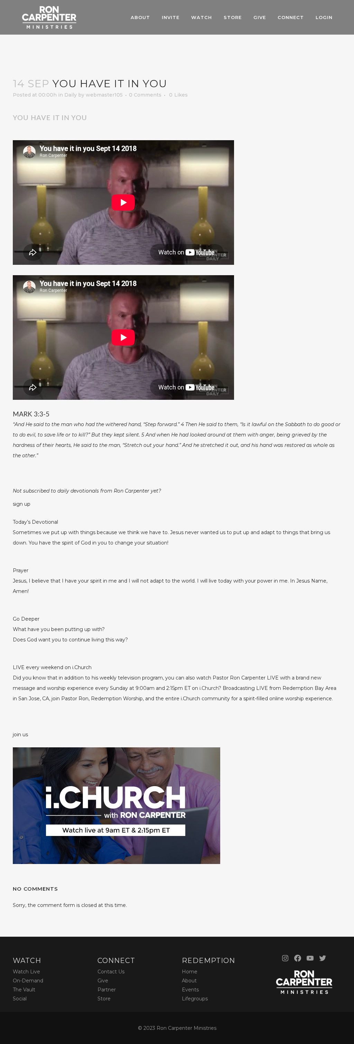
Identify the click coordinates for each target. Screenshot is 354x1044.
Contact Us (110, 972)
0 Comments (145, 95)
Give (102, 981)
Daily (70, 95)
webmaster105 (104, 95)
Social (20, 999)
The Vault (24, 990)
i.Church (208, 688)
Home (189, 972)
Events (190, 990)
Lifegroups (195, 999)
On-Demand (28, 981)
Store (104, 999)
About (189, 981)
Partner (106, 990)
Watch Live (26, 972)
